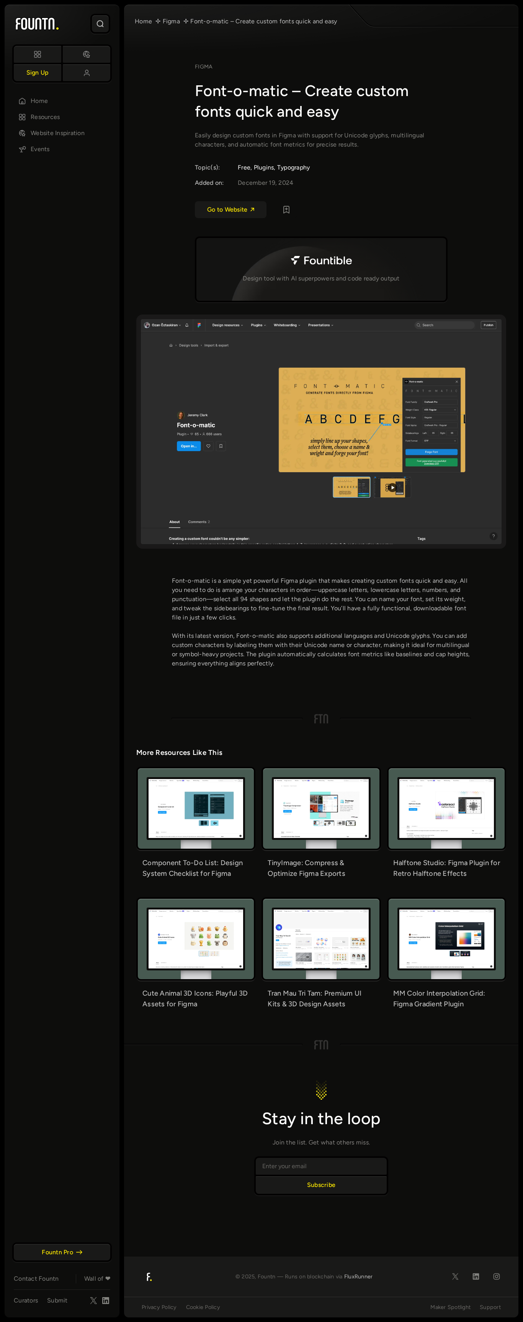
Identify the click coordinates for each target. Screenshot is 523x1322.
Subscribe (321, 1184)
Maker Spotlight (450, 1307)
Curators (26, 1300)
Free (244, 167)
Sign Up (37, 72)
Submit (57, 1300)
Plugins (264, 167)
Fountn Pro (57, 1252)
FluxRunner (358, 1276)
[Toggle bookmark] (286, 209)
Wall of (97, 1278)
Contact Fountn (36, 1278)
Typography (293, 167)
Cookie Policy (203, 1307)
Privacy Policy (159, 1307)
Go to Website (227, 209)
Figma (203, 66)
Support (490, 1307)
